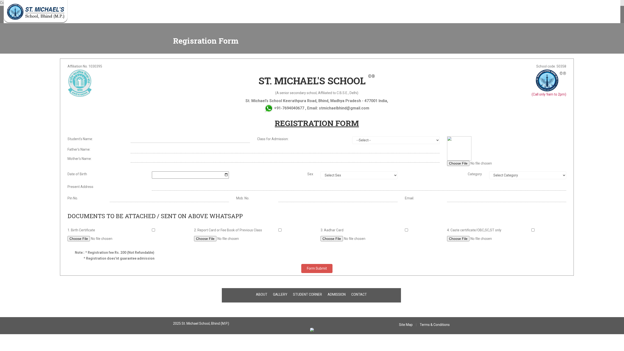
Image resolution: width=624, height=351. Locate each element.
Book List (178, 12)
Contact (213, 12)
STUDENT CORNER (307, 294)
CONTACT (359, 294)
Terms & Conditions (435, 325)
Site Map (406, 325)
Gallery (149, 12)
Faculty (112, 12)
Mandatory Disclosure (241, 12)
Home (82, 12)
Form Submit (317, 268)
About (96, 12)
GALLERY (280, 294)
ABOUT (261, 294)
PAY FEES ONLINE (276, 12)
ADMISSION (337, 294)
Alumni (196, 12)
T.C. (163, 12)
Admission (131, 12)
